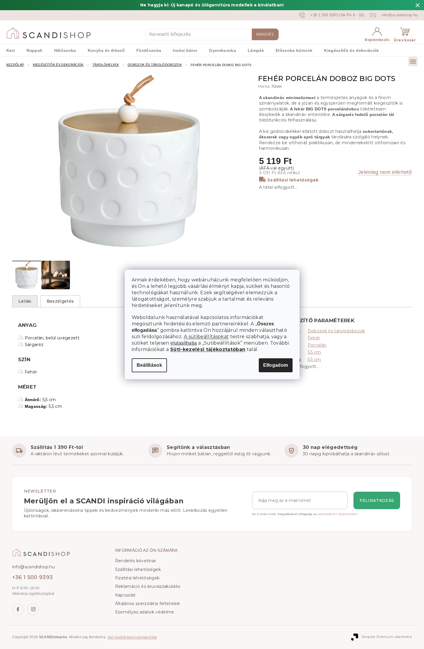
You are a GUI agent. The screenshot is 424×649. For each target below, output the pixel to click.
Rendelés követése (135, 560)
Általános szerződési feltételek (147, 603)
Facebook (18, 609)
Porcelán (317, 345)
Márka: (270, 86)
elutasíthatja (183, 343)
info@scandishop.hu (33, 566)
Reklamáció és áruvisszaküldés (147, 586)
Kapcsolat (125, 595)
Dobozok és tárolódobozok (336, 331)
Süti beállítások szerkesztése (132, 637)
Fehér (314, 338)
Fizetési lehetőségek (137, 578)
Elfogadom (275, 365)
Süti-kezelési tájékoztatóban (207, 349)
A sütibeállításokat (206, 336)
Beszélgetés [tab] (60, 301)
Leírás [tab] (24, 301)
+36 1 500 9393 (32, 577)
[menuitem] (11, 50)
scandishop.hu (33, 609)
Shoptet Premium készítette (387, 636)
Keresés (265, 34)
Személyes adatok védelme (144, 612)
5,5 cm (314, 352)
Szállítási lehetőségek (293, 180)
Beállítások (149, 365)
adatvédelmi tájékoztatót (337, 514)
